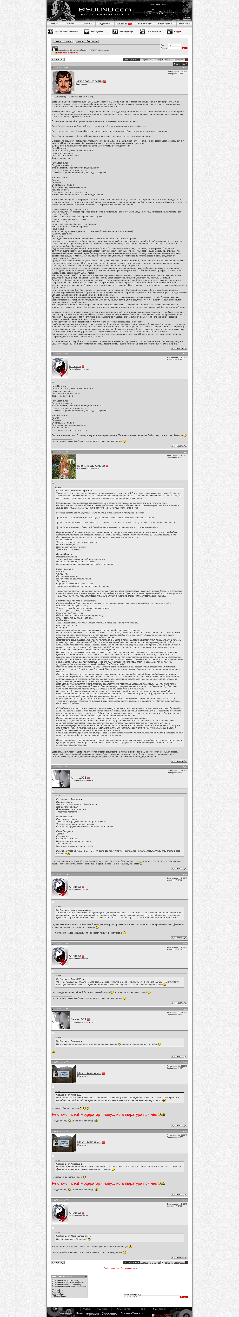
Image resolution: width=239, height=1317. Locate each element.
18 (159, 60)
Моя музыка (97, 32)
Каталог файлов (123, 1309)
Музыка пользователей (66, 32)
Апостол (75, 366)
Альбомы (87, 24)
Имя (162, 45)
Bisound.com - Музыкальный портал (73, 50)
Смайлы (55, 1292)
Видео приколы (165, 24)
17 (155, 60)
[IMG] (54, 1294)
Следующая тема (128, 1268)
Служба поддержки (110, 1313)
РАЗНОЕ (93, 50)
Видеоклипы (105, 24)
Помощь (187, 18)
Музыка (55, 24)
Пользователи (154, 32)
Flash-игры (184, 24)
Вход (152, 4)
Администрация (92, 1313)
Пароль (164, 48)
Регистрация (161, 4)
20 (166, 60)
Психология (104, 50)
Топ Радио (122, 23)
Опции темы (179, 64)
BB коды (55, 1290)
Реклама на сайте (66, 1313)
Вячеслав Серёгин (89, 81)
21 (169, 60)
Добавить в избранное (181, 20)
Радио (142, 1309)
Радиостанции (145, 24)
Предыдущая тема (111, 1268)
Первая (144, 60)
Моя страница (126, 32)
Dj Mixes (70, 24)
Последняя (179, 60)
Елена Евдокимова (91, 465)
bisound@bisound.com (135, 1313)
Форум (177, 32)
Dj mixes (72, 1309)
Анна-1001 (78, 777)
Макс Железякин (89, 1073)
